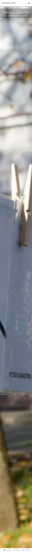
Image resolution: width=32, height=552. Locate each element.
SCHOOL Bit (9, 3)
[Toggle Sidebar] (29, 3)
